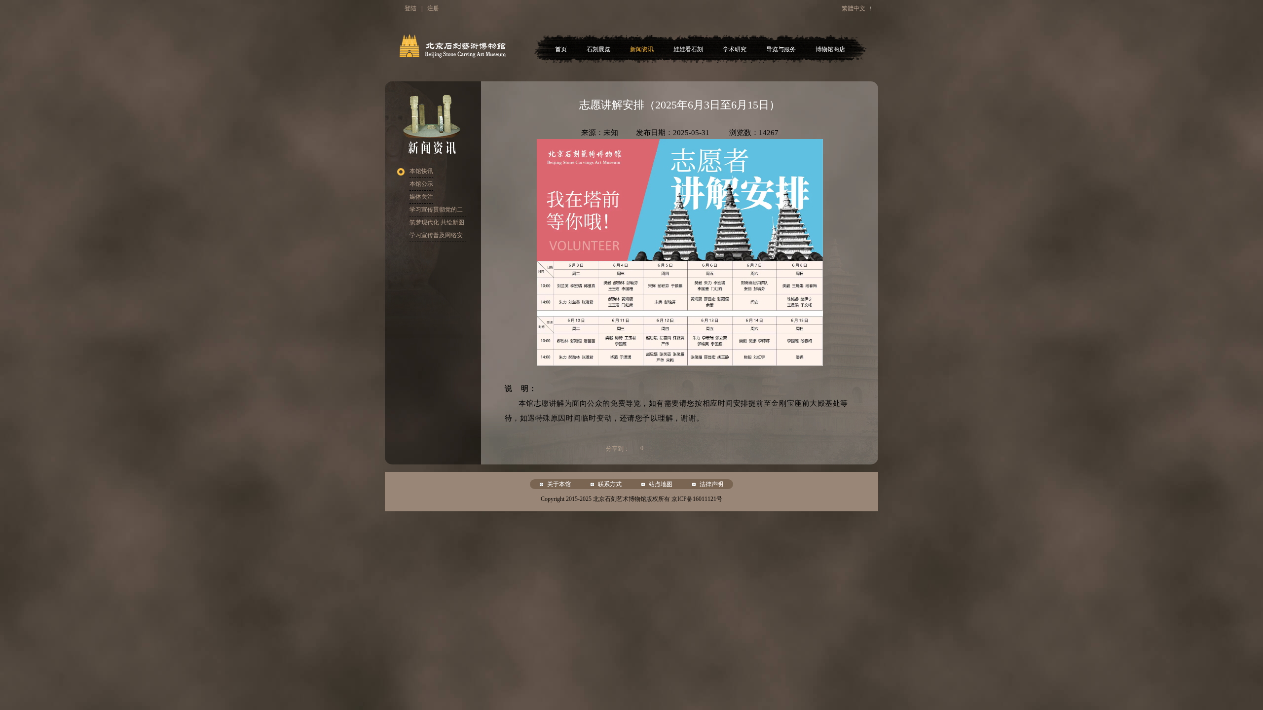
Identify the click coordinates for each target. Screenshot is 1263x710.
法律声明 (711, 484)
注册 (433, 8)
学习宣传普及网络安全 (436, 237)
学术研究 (734, 49)
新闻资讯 (642, 49)
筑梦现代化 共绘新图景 (436, 224)
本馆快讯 (421, 171)
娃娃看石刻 (688, 49)
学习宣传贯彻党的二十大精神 (436, 211)
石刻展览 (598, 49)
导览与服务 (781, 49)
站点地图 (660, 484)
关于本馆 (559, 484)
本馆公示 (421, 183)
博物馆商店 (830, 49)
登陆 (410, 8)
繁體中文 (853, 8)
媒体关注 (421, 196)
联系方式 (610, 484)
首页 (561, 49)
